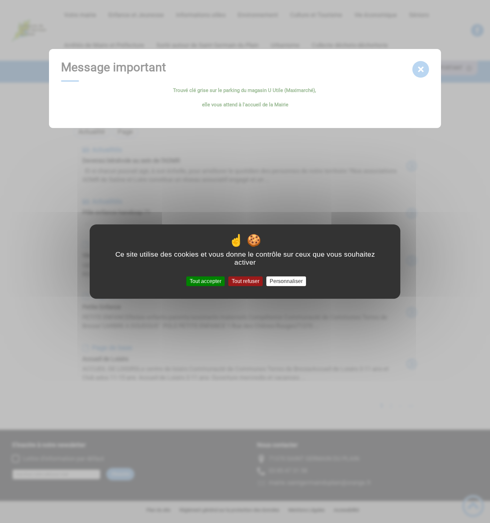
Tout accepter (205, 281)
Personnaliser (286, 281)
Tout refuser (245, 281)
